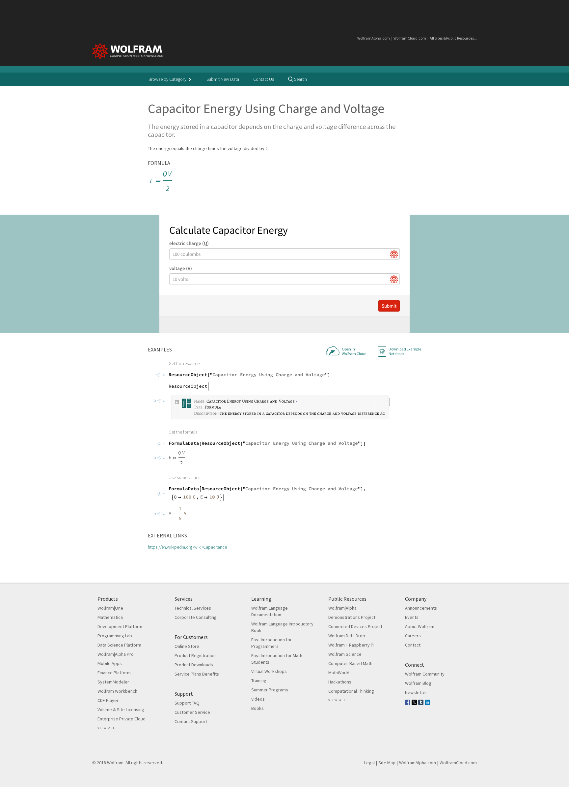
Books (257, 708)
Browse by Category (168, 79)
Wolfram (115, 763)
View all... (108, 728)
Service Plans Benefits (197, 674)
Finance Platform (114, 673)
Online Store (187, 646)
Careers (413, 636)
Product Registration (195, 655)
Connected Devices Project (355, 626)
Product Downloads (194, 665)
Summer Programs (269, 690)
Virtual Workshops (269, 671)
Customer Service (192, 712)
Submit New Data (222, 79)
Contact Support (191, 721)
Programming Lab (114, 636)
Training (258, 680)
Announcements (421, 608)
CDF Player (108, 700)
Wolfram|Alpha (342, 608)
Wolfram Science (345, 654)
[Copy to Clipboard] (161, 181)
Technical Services (193, 608)
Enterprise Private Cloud (121, 719)
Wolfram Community (425, 674)
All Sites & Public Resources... (453, 38)
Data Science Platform (119, 645)
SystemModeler (113, 682)
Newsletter (416, 692)
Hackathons (339, 682)
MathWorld (338, 673)
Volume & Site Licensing (120, 709)
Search (300, 79)
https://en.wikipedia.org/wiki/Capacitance (187, 547)
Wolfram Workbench (117, 691)
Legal (369, 763)
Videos (258, 699)
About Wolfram (419, 626)
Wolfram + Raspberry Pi (351, 645)
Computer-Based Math (350, 663)
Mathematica (110, 617)
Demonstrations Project (351, 617)
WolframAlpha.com (373, 38)
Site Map (386, 763)
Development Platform (119, 626)
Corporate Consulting (196, 617)
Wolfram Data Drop (346, 636)
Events (412, 617)
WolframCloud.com (409, 38)
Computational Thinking (351, 691)
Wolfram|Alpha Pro (115, 654)
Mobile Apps (109, 663)
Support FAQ (187, 703)
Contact (412, 645)
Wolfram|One (110, 608)
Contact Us (263, 79)
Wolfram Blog (418, 683)
